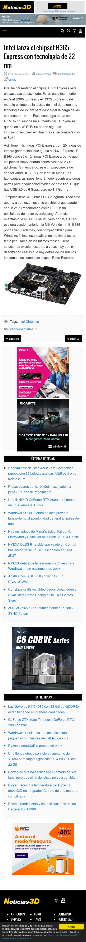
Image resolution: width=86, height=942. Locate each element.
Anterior (14, 339)
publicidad (65, 919)
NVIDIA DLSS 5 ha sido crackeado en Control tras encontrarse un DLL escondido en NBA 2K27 (42, 550)
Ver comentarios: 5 (23, 329)
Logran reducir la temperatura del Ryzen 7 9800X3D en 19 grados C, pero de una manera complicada (42, 791)
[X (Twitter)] (68, 30)
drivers (16, 919)
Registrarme (48, 11)
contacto (64, 914)
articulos (18, 914)
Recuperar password (66, 11)
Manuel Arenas (43, 74)
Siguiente (72, 339)
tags (37, 919)
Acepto (71, 926)
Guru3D (12, 80)
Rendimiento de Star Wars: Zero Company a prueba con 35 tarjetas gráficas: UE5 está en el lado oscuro (42, 473)
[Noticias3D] (17, 7)
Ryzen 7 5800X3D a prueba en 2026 (35, 745)
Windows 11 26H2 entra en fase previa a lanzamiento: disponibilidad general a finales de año (43, 518)
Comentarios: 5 (65, 74)
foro (37, 914)
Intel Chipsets (29, 321)
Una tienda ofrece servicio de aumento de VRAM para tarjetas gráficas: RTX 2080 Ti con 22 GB (42, 759)
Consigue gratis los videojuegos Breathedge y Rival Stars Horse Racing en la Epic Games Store (42, 595)
